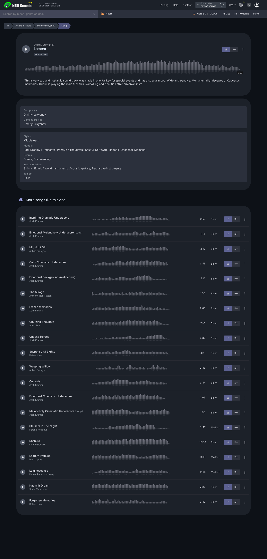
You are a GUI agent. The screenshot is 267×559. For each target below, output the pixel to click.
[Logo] (18, 5)
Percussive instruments (106, 168)
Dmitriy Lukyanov (35, 124)
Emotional (126, 149)
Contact (187, 5)
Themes (225, 14)
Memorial (140, 149)
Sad (26, 149)
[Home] (7, 26)
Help (175, 5)
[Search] (94, 14)
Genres (201, 14)
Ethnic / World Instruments (51, 168)
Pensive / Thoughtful (70, 149)
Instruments (241, 14)
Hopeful (114, 149)
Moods (214, 14)
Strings (28, 168)
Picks (256, 14)
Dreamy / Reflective (43, 149)
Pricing (164, 5)
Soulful (89, 149)
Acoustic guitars (79, 168)
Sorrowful (101, 149)
